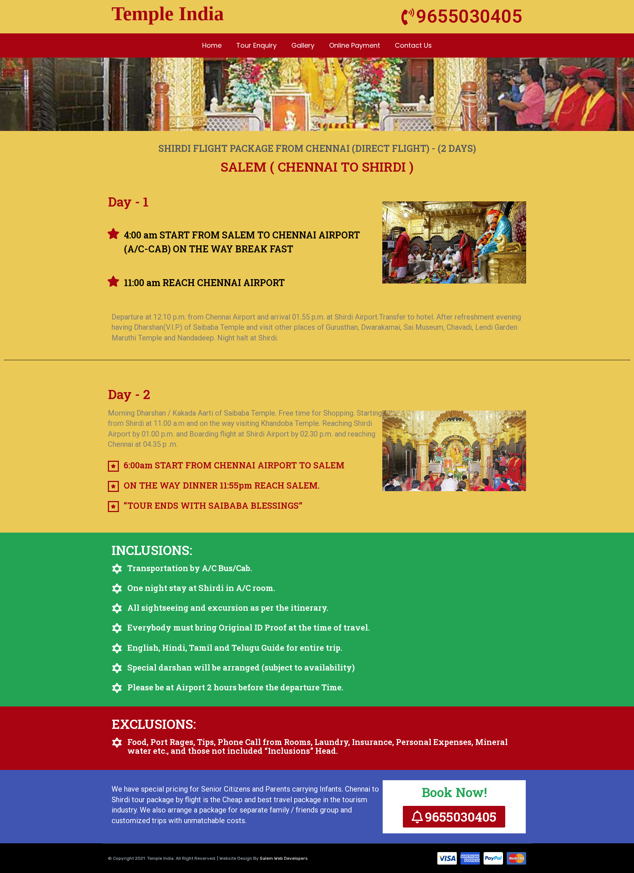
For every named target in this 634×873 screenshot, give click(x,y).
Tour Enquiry (256, 45)
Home (212, 45)
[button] (454, 817)
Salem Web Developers (284, 858)
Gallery (302, 45)
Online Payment (354, 45)
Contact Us (413, 45)
